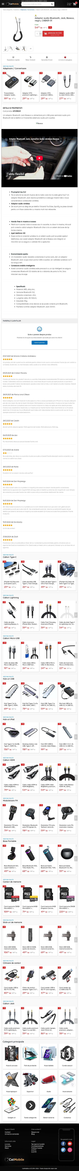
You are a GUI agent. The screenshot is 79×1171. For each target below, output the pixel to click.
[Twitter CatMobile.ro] (64, 1150)
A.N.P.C (33, 1150)
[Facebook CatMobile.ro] (64, 1143)
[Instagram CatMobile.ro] (70, 1150)
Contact (8, 1132)
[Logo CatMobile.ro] (12, 3)
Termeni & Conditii (38, 1144)
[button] (76, 85)
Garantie (8, 1146)
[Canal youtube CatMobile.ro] (70, 1143)
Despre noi (35, 1132)
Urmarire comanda (12, 1134)
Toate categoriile (7, 9)
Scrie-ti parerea (39, 342)
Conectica (16, 9)
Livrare (7, 1144)
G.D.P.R (33, 1152)
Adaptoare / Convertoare (27, 9)
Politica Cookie (36, 1148)
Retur (7, 1148)
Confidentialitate (37, 1146)
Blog (33, 1134)
